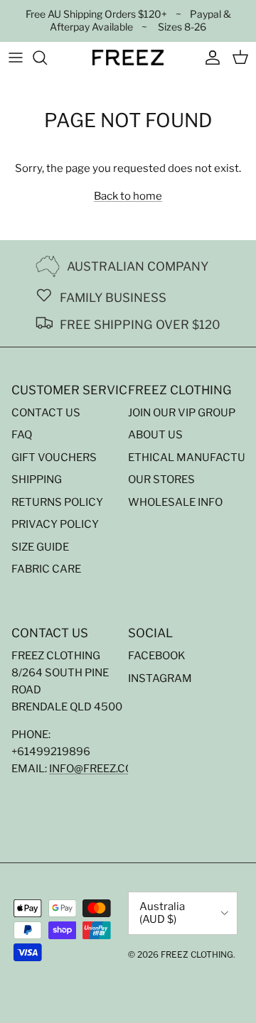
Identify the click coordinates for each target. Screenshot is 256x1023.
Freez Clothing (197, 954)
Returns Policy (57, 502)
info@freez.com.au (104, 768)
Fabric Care (46, 569)
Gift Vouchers (54, 457)
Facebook (157, 655)
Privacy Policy (55, 524)
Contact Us (45, 412)
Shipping (36, 479)
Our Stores (161, 479)
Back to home (128, 196)
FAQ (21, 434)
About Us (155, 434)
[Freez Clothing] (128, 57)
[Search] (47, 57)
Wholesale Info (175, 502)
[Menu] (15, 57)
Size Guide (40, 547)
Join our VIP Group (181, 412)
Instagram (160, 678)
